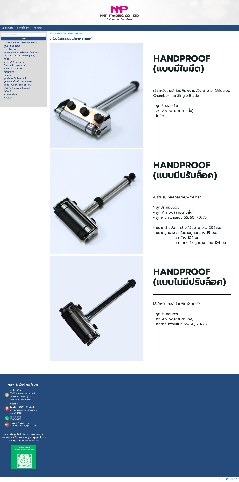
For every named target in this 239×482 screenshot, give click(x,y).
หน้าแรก (53, 33)
